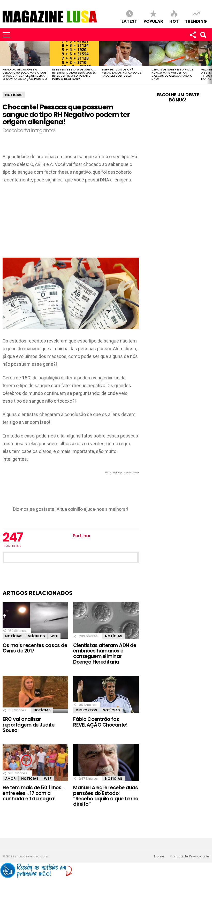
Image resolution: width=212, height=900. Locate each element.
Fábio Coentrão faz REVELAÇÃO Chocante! (100, 722)
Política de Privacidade (189, 856)
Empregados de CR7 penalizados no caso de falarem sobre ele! (121, 72)
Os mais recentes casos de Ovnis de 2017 (35, 648)
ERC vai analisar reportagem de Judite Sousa (29, 725)
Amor (10, 778)
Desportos (86, 710)
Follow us (192, 34)
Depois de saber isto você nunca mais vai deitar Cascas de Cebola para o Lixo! (172, 74)
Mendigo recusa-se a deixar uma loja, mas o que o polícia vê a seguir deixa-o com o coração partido (25, 74)
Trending (196, 21)
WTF (54, 636)
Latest (129, 21)
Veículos (36, 636)
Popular (153, 21)
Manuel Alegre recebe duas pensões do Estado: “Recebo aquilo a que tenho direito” (105, 796)
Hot (174, 21)
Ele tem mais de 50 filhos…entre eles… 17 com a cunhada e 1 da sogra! (34, 793)
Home (159, 856)
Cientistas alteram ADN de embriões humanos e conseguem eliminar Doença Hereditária (104, 653)
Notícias (13, 636)
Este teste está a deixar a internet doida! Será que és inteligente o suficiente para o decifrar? (74, 74)
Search (203, 34)
